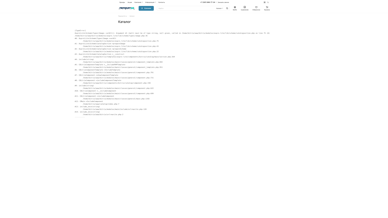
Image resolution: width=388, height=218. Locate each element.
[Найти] (227, 8)
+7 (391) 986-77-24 (207, 2)
